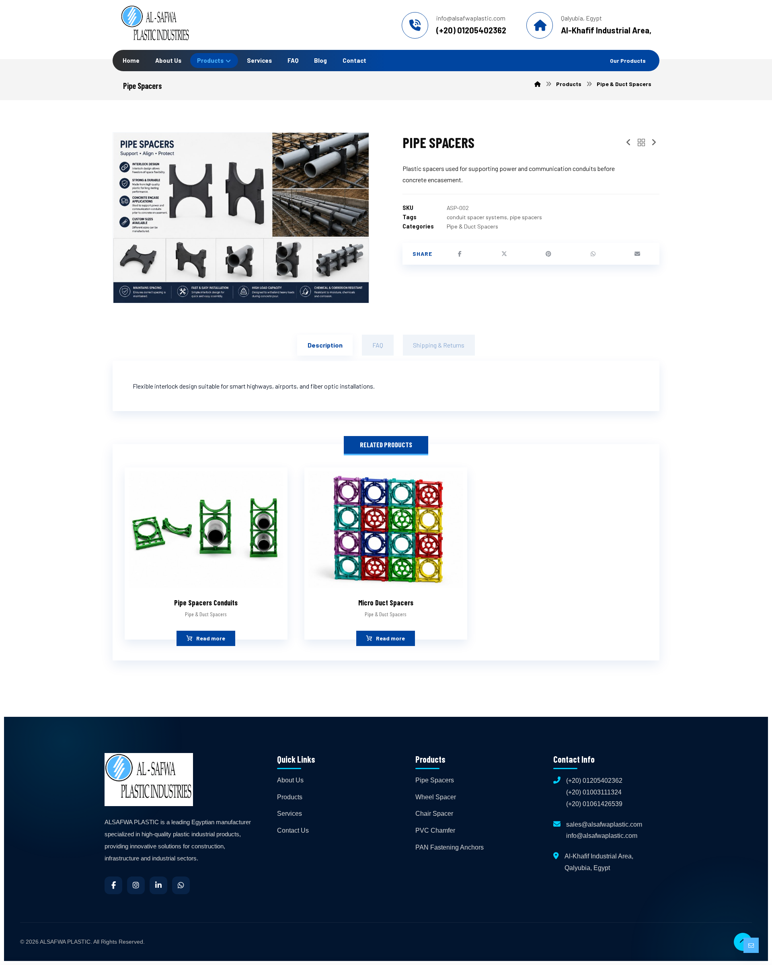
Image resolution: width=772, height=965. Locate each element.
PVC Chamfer (435, 830)
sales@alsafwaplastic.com (604, 824)
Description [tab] (325, 345)
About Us (290, 780)
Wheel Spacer (435, 797)
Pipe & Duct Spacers (472, 226)
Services (289, 813)
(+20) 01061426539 (594, 803)
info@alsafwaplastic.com (601, 835)
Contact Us (293, 830)
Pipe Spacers (434, 780)
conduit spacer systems (477, 217)
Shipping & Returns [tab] (438, 345)
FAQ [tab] (377, 345)
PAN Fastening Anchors (449, 847)
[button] (460, 254)
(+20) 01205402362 (594, 780)
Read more (210, 638)
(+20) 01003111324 (594, 792)
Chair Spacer (434, 813)
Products (289, 797)
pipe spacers (526, 217)
